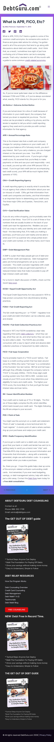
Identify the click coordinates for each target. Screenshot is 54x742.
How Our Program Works (15, 581)
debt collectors (27, 334)
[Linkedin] (20, 31)
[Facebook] (4, 31)
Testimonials (10, 600)
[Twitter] (9, 31)
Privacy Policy (45, 735)
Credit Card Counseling (15, 590)
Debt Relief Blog (11, 603)
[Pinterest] (15, 31)
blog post (13, 283)
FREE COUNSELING (16, 610)
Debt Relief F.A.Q (12, 596)
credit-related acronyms (35, 60)
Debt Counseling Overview (16, 587)
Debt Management (13, 593)
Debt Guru (32, 478)
